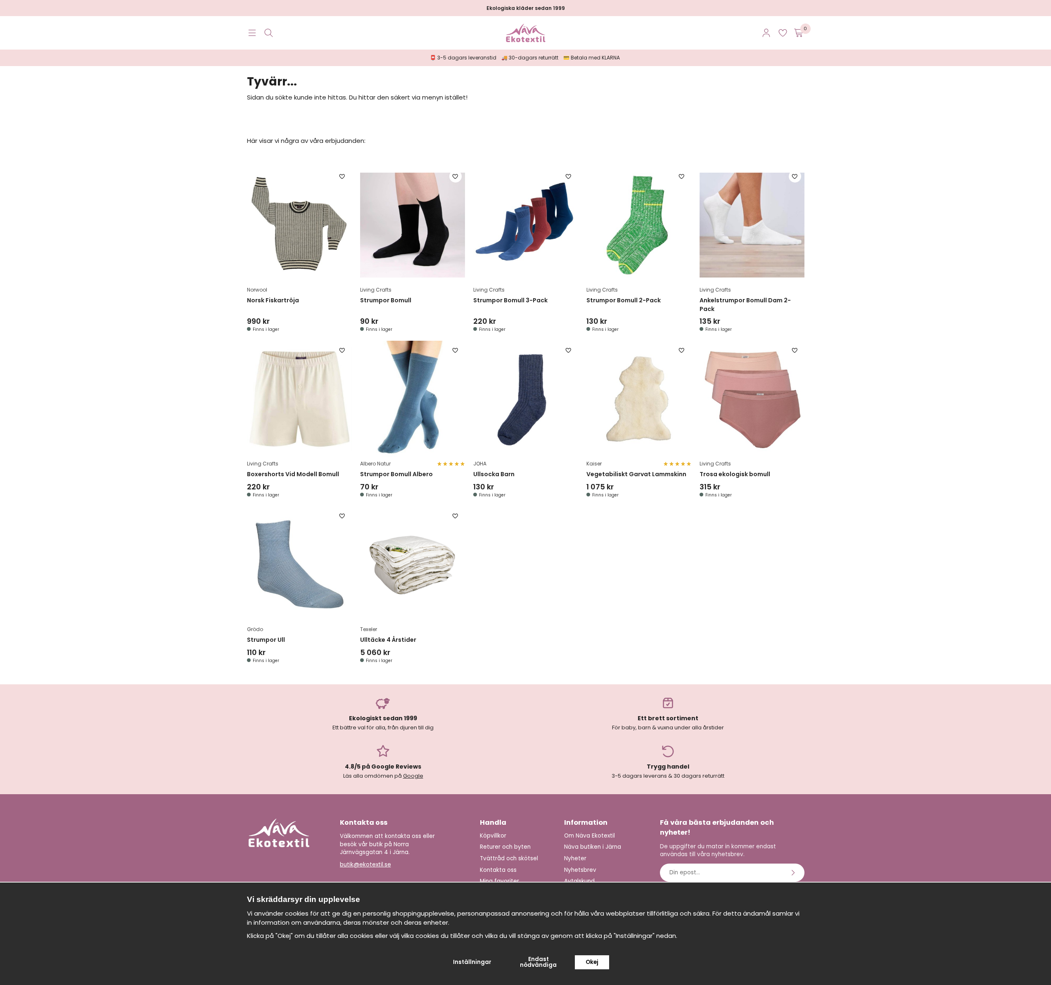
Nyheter (575, 858)
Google (413, 776)
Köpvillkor (493, 836)
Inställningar (472, 962)
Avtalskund (579, 881)
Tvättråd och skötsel (509, 858)
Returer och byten (505, 847)
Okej (592, 962)
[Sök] (268, 33)
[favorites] (783, 33)
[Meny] (252, 33)
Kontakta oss (498, 870)
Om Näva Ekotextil (589, 836)
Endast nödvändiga (538, 962)
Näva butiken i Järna (592, 847)
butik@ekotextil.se (365, 865)
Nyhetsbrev (580, 870)
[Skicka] (794, 873)
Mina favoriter (499, 881)
